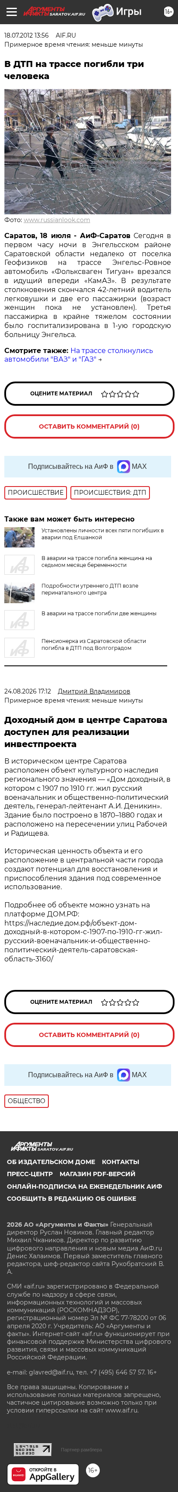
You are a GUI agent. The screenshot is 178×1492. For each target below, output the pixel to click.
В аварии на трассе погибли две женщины (98, 613)
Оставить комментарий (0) (89, 426)
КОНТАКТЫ (120, 1162)
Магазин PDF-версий (98, 1174)
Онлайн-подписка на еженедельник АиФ (84, 1186)
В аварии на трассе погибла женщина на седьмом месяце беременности (96, 561)
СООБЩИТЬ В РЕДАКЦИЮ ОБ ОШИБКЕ (71, 1199)
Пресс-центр (30, 1174)
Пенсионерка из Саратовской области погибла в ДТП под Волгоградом (93, 644)
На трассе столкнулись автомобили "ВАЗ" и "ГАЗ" (78, 355)
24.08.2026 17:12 (27, 691)
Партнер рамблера (81, 1449)
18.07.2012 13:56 (26, 35)
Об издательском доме (51, 1162)
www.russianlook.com (57, 220)
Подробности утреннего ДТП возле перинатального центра (89, 589)
